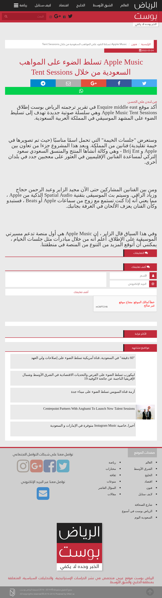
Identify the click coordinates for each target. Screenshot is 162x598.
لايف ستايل (43, 5)
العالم (125, 5)
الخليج (81, 5)
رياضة (23, 5)
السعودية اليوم (143, 517)
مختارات (111, 468)
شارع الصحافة (143, 504)
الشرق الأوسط (103, 5)
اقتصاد (64, 5)
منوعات (111, 481)
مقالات (112, 494)
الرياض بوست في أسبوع (137, 511)
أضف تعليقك (81, 292)
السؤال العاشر (107, 487)
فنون (134, 44)
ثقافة (113, 475)
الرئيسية (146, 44)
